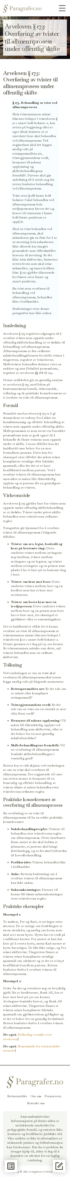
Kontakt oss (36, 1103)
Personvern (53, 1096)
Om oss (35, 1096)
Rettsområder (17, 1096)
